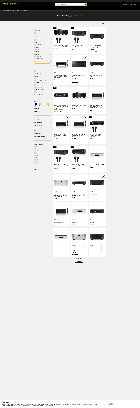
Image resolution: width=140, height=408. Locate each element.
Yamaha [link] (38, 51)
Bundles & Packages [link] (40, 58)
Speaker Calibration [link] (40, 89)
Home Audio (7, 10)
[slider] (35, 63)
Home (3, 10)
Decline (132, 404)
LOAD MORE (79, 261)
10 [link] (37, 162)
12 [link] (37, 157)
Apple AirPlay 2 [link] (39, 82)
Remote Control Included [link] (41, 80)
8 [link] (37, 159)
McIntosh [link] (38, 46)
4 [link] (37, 148)
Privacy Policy (50, 405)
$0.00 (41, 65)
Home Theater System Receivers (23, 10)
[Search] (86, 4)
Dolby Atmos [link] (39, 87)
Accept (122, 404)
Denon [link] (38, 39)
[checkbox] (35, 30)
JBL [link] (37, 42)
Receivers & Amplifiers (13, 10)
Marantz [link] (38, 44)
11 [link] (37, 152)
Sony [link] (37, 49)
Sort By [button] (98, 23)
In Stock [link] (38, 70)
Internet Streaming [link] (40, 94)
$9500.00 (43, 65)
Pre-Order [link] (38, 73)
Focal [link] (37, 40)
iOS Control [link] (39, 91)
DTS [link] (37, 84)
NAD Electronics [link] (39, 47)
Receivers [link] (38, 56)
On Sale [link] (38, 30)
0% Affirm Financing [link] (40, 32)
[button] (135, 4)
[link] (36, 104)
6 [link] (37, 155)
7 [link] (37, 150)
